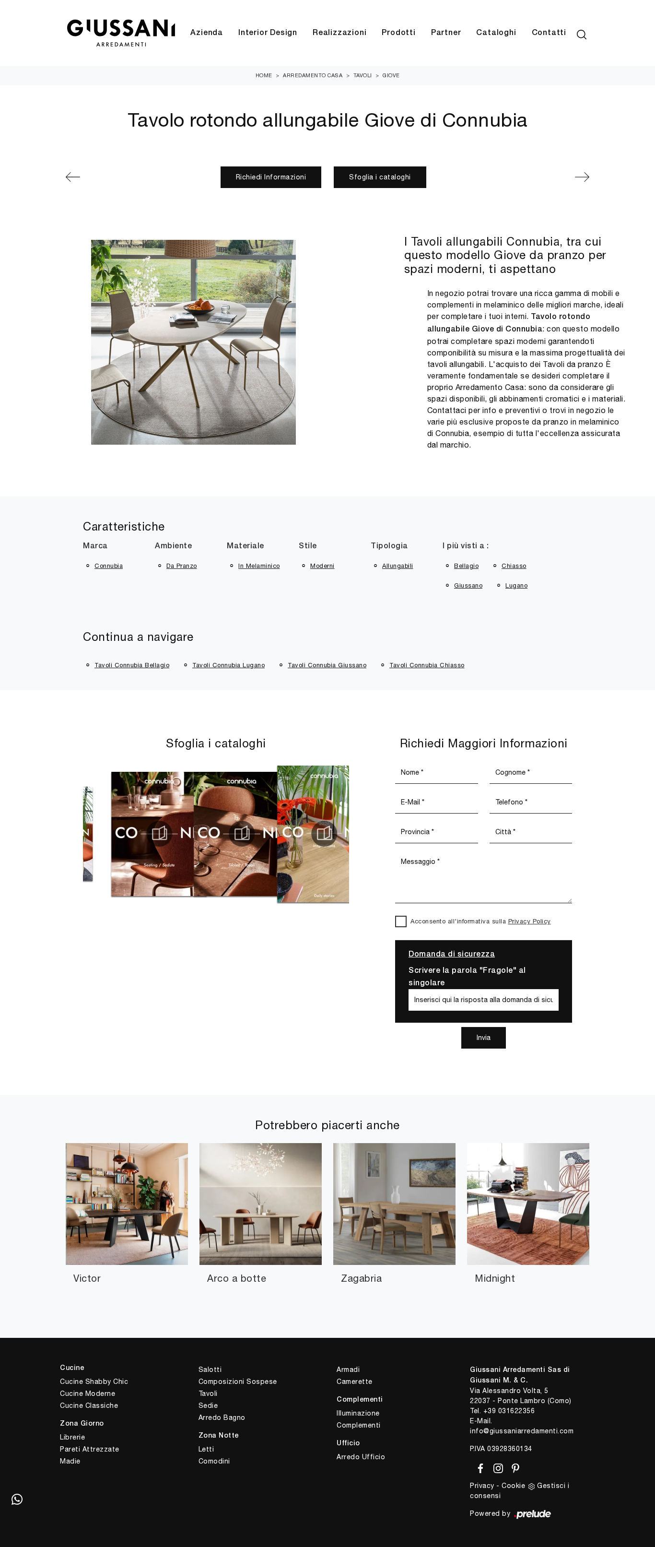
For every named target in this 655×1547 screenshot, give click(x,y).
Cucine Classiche (89, 1405)
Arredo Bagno (222, 1417)
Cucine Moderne (87, 1393)
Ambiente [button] (173, 546)
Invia (484, 1037)
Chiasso (514, 565)
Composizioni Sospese (238, 1381)
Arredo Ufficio (361, 1457)
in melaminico (259, 565)
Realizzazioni (339, 33)
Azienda (206, 33)
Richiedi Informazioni (271, 177)
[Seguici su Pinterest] (512, 1466)
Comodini (214, 1461)
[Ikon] (104, 177)
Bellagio (466, 565)
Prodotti (398, 33)
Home (264, 75)
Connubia (108, 565)
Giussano (468, 585)
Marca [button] (95, 546)
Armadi (348, 1369)
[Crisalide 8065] (550, 177)
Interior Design (267, 33)
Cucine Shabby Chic (94, 1381)
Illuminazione (358, 1413)
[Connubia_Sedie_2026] (85, 834)
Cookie (513, 1485)
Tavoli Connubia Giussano (327, 665)
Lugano (516, 585)
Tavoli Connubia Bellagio (131, 665)
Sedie (208, 1405)
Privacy (482, 1485)
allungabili (397, 565)
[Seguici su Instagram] (496, 1466)
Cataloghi (496, 33)
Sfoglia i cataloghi (380, 177)
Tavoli (362, 75)
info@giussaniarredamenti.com (521, 1431)
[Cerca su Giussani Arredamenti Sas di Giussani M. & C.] (581, 33)
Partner (446, 33)
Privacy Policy (529, 921)
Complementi (359, 1425)
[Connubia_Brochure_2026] (250, 834)
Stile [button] (308, 546)
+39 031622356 (509, 1411)
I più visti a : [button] (466, 546)
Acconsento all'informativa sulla (480, 921)
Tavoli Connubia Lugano (228, 665)
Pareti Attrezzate (89, 1449)
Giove (391, 75)
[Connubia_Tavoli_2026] (167, 834)
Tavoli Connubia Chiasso (427, 665)
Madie (70, 1461)
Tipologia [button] (389, 546)
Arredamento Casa (312, 75)
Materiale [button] (245, 546)
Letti (206, 1449)
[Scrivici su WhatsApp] (16, 1499)
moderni (322, 565)
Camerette (355, 1381)
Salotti (210, 1369)
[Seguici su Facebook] (479, 1466)
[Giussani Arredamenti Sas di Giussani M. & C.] (121, 33)
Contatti (549, 33)
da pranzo (181, 565)
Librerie (72, 1437)
